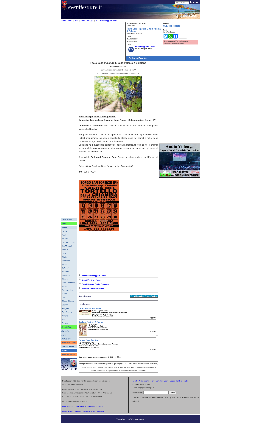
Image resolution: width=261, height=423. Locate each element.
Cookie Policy (81, 406)
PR (97, 20)
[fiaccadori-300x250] (179, 176)
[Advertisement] (101, 41)
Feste (70, 20)
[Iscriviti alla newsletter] (69, 369)
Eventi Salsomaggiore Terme (94, 275)
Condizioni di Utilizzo (95, 406)
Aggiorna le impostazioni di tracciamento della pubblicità (83, 411)
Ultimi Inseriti (144, 381)
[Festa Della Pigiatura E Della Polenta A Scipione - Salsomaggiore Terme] (118, 111)
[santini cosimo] (99, 230)
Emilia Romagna (87, 20)
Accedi (195, 2)
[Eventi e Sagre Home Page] (64, 9)
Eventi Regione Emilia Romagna (95, 284)
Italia (76, 20)
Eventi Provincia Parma (91, 280)
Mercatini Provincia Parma (93, 288)
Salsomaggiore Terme (108, 20)
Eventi (63, 20)
